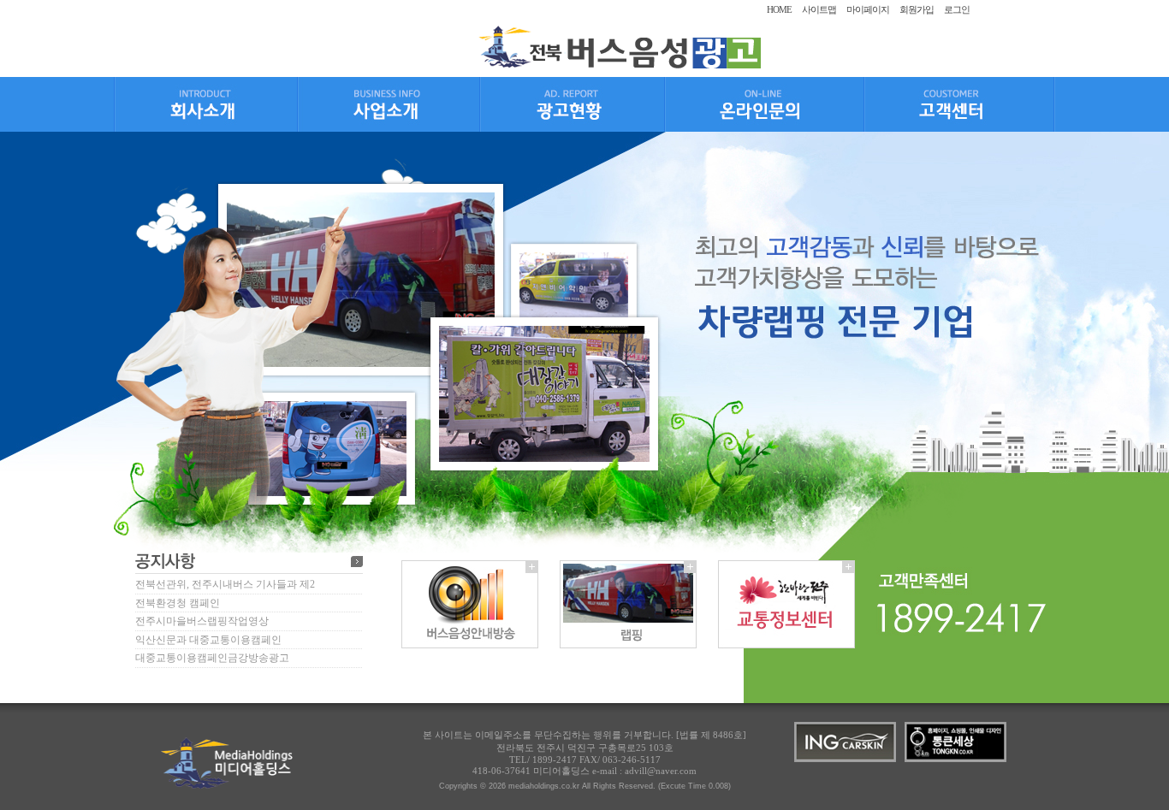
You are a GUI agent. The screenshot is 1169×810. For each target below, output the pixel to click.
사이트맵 (819, 9)
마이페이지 (867, 9)
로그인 (957, 9)
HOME (779, 9)
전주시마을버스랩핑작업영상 (202, 621)
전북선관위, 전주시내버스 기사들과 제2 (225, 584)
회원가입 (916, 9)
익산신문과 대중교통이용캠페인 (208, 640)
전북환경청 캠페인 (177, 603)
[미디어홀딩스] (619, 65)
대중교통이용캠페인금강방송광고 (212, 658)
